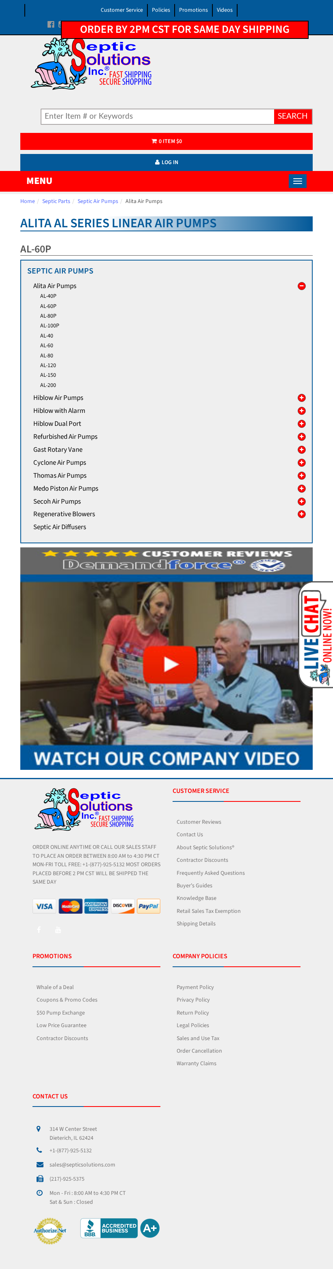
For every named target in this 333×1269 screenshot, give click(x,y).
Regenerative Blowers (64, 514)
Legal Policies (193, 1025)
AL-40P (48, 296)
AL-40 (46, 336)
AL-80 (46, 356)
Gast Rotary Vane (57, 450)
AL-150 (48, 375)
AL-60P (48, 306)
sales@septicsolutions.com (82, 1165)
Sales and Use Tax (198, 1038)
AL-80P (48, 316)
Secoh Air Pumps (57, 501)
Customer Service (122, 10)
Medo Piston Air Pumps (65, 489)
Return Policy (193, 1013)
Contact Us (190, 835)
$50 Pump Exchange (61, 1013)
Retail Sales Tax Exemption (209, 911)
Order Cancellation (199, 1051)
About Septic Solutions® (205, 848)
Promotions (193, 10)
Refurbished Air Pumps (65, 437)
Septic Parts (56, 201)
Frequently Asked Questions (211, 873)
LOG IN (170, 162)
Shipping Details (196, 924)
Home (27, 201)
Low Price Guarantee (61, 1025)
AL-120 (48, 365)
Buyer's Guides (194, 886)
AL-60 (46, 346)
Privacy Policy (193, 1000)
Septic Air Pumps (98, 201)
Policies (161, 10)
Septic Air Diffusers (59, 527)
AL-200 (48, 385)
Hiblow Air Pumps (58, 398)
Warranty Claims (196, 1064)
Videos (225, 10)
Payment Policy (195, 987)
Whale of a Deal (55, 987)
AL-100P (49, 326)
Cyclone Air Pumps (59, 463)
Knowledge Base (196, 898)
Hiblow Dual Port (57, 424)
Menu (39, 181)
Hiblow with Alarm (59, 411)
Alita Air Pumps (54, 286)
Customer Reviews (199, 822)
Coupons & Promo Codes (67, 1000)
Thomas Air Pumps (59, 476)
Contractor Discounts (202, 860)
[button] (315, 634)
